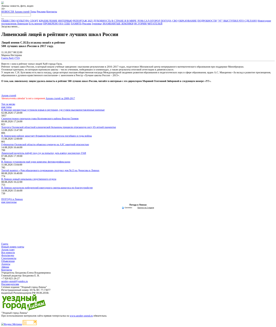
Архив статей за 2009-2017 (60, 98)
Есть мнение (35, 23)
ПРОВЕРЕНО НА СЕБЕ (56, 23)
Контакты (51, 11)
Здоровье (97, 23)
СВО (175, 20)
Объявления (8, 261)
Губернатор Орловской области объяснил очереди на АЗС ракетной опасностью (45, 144)
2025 (90, 20)
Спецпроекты (8, 258)
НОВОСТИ (7, 11)
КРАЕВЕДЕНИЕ (48, 20)
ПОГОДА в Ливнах (12, 199)
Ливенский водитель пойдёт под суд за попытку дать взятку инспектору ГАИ (43, 153)
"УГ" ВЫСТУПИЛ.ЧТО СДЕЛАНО (237, 20)
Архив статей (22, 11)
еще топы (6, 107)
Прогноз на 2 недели (145, 208)
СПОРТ (34, 20)
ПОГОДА (166, 20)
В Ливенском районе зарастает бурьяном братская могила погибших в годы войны (46, 135)
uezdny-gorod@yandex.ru (14, 281)
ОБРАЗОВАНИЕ (187, 20)
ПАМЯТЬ (76, 23)
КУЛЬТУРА (22, 20)
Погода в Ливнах (138, 205)
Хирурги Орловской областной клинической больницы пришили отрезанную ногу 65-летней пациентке (58, 127)
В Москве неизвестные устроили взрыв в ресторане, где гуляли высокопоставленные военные (53, 110)
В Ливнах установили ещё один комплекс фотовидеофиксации (35, 161)
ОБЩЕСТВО (8, 20)
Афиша (5, 267)
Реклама (41, 11)
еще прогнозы (9, 202)
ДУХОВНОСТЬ (102, 20)
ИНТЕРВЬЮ (65, 20)
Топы (33, 11)
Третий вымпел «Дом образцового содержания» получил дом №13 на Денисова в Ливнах (50, 170)
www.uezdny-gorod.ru (81, 315)
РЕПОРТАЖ (80, 20)
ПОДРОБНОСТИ (207, 20)
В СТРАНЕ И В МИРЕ (124, 20)
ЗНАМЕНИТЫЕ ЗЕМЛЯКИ (118, 23)
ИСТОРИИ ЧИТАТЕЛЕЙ (148, 23)
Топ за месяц (8, 104)
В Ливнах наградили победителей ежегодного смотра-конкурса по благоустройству (47, 187)
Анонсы (5, 264)
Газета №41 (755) (10, 58)
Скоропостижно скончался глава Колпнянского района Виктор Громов (40, 118)
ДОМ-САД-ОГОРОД (148, 20)
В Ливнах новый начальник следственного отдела (28, 179)
